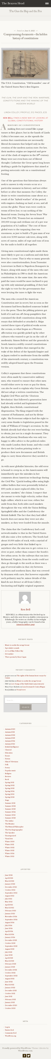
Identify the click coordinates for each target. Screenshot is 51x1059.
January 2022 (10, 988)
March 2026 (9, 881)
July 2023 (8, 952)
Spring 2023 (9, 788)
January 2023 (10, 967)
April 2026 (9, 878)
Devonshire (9, 654)
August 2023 (9, 949)
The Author (9, 821)
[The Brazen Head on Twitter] (28, 1056)
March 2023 (9, 961)
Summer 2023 (10, 809)
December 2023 (11, 940)
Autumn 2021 (10, 732)
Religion (8, 773)
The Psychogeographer (14, 830)
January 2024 (10, 937)
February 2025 (10, 911)
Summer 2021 (10, 803)
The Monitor (9, 824)
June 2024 (8, 928)
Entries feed (9, 1030)
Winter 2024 (9, 853)
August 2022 (9, 979)
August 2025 (9, 896)
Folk (6, 764)
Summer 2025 (10, 815)
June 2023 (8, 955)
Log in (7, 1027)
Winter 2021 (9, 844)
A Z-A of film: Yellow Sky (14, 651)
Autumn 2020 (10, 729)
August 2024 (9, 922)
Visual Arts (9, 839)
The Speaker (10, 833)
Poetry (7, 768)
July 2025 (8, 899)
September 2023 (11, 946)
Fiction (7, 759)
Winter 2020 (9, 841)
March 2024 (9, 934)
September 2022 (11, 976)
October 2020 (10, 1008)
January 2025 (10, 913)
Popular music (10, 770)
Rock (7, 779)
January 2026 (10, 884)
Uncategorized (10, 836)
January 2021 (10, 1002)
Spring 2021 (9, 782)
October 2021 (10, 993)
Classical (8, 750)
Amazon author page (25, 624)
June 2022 (9, 982)
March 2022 (9, 985)
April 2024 (9, 931)
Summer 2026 (10, 818)
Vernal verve (21, 690)
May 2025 (8, 902)
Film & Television (11, 762)
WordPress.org (10, 1036)
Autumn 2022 (10, 735)
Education (8, 753)
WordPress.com (25, 1051)
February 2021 (10, 999)
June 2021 (8, 996)
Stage (7, 800)
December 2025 (11, 887)
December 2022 (11, 970)
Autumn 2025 (10, 744)
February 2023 (10, 964)
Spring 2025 (9, 794)
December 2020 (11, 1005)
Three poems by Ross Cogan (15, 657)
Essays (7, 756)
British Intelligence (12, 747)
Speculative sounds (12, 648)
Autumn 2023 (10, 738)
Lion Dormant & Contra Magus (33, 687)
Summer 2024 (10, 812)
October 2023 (10, 943)
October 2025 (10, 890)
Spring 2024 (9, 791)
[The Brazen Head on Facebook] (24, 1056)
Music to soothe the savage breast (17, 645)
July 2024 (8, 925)
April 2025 (9, 905)
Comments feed (10, 1033)
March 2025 (9, 908)
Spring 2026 (9, 797)
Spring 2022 (9, 785)
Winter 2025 (9, 856)
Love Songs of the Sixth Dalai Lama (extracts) (27, 684)
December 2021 (11, 990)
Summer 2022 (10, 806)
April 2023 (9, 958)
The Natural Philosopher (14, 827)
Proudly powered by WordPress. (16, 1048)
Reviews (8, 776)
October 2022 (10, 973)
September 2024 (11, 919)
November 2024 (11, 916)
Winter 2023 (9, 850)
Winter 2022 (9, 847)
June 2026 (9, 875)
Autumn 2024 (10, 741)
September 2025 (11, 893)
